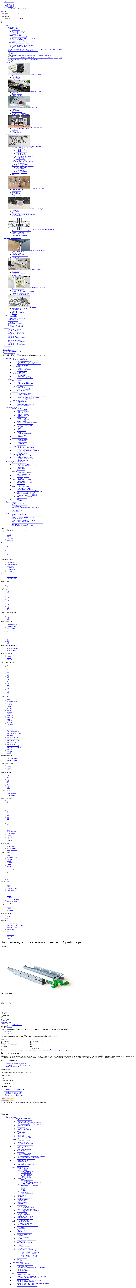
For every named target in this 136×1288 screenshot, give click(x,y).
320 (8, 683)
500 (8, 604)
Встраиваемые (17, 112)
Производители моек (11, 1066)
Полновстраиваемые (19, 113)
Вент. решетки (17, 216)
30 (7, 546)
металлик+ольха (12, 742)
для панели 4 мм (12, 927)
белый (9, 658)
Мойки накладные (18, 39)
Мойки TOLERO (17, 34)
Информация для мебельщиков (15, 1089)
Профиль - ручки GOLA (19, 173)
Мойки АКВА (16, 30)
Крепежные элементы (19, 308)
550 (8, 606)
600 (8, 608)
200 (8, 592)
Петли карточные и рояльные (27, 1226)
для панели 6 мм (12, 929)
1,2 (7, 879)
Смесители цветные (19, 46)
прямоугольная (12, 888)
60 (7, 553)
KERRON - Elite (20, 149)
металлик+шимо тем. (14, 747)
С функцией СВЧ (17, 79)
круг (8, 885)
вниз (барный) (11, 650)
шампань (10, 717)
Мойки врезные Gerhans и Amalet (23, 41)
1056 (8, 693)
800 (8, 784)
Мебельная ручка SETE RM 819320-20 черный (23, 51)
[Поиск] (25, 530)
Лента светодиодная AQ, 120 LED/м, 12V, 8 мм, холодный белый (30, 55)
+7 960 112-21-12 (9, 6)
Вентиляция (12, 322)
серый (9, 656)
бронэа (9, 862)
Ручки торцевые (21, 171)
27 (7, 803)
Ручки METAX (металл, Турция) (22, 161)
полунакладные (12, 564)
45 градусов (11, 567)
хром (8, 699)
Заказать (4, 1020)
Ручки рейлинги (21, 167)
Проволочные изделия (19, 235)
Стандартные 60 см (19, 76)
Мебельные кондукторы (16, 318)
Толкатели (15, 257)
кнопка (9, 665)
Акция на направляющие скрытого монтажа (16, 338)
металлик (10, 749)
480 (8, 686)
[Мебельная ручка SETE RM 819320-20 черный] (35, 49)
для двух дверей (12, 760)
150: (8, 817)
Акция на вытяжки (14, 340)
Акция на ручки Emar (15, 343)
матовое (10, 910)
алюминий (10, 935)
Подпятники (16, 195)
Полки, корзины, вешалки (20, 294)
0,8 (7, 875)
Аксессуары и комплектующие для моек (25, 507)
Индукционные (17, 95)
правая (9, 897)
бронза (9, 703)
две (8, 918)
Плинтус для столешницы (21, 213)
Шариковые (16, 271)
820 (8, 822)
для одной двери (12, 758)
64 (7, 669)
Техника (7, 62)
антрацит (10, 715)
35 (7, 584)
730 (8, 820)
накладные (10, 562)
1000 (8, 788)
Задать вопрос (6, 1027)
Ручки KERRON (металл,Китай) (22, 148)
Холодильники (17, 132)
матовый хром (12, 701)
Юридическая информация (13, 1095)
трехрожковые (12, 850)
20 (7, 801)
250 (8, 593)
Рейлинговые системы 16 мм (21, 231)
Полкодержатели (18, 309)
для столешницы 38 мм (15, 925)
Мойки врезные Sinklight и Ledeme (23, 38)
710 (8, 819)
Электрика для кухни (15, 325)
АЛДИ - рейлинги (21, 157)
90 (7, 556)
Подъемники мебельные (20, 256)
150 (8, 615)
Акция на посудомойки (16, 332)
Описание (7, 1032)
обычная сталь (12, 793)
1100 (8, 824)
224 (8, 678)
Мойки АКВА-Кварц (18, 31)
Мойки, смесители (10, 27)
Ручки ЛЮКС (20, 163)
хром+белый (11, 735)
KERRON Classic (21, 150)
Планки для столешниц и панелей (23, 214)
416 (8, 685)
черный (9, 659)
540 (8, 688)
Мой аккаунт (9, 2)
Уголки (14, 314)
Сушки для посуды (18, 289)
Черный (9, 536)
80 (7, 639)
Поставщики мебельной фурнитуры (17, 1065)
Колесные (15, 192)
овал (8, 886)
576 (8, 690)
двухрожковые (11, 848)
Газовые (15, 92)
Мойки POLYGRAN (18, 32)
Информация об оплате (12, 1093)
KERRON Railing (21, 155)
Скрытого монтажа (19, 274)
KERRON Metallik (21, 152)
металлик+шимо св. (13, 740)
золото (9, 705)
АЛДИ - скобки (20, 159)
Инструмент (12, 316)
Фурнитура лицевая (11, 134)
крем (8, 719)
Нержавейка (11, 538)
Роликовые (15, 272)
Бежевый (10, 540)
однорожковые (12, 846)
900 (8, 786)
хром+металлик (12, 730)
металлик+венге (12, 737)
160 (8, 674)
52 (7, 551)
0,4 (8, 872)
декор (9, 908)
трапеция (10, 890)
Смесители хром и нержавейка (22, 45)
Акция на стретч (14, 336)
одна (8, 916)
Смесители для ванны (19, 48)
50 (7, 549)
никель (9, 706)
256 (8, 679)
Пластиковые (16, 191)
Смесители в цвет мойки (20, 44)
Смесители (12, 42)
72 (7, 555)
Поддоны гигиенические (20, 293)
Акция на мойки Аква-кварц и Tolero (15, 330)
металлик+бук (11, 744)
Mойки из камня (13, 28)
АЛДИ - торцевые (22, 160)
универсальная (12, 901)
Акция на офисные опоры (17, 344)
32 (7, 667)
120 (8, 643)
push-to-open (11, 628)
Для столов (16, 193)
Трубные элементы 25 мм (20, 232)
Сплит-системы (17, 131)
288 (8, 681)
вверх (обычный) (12, 648)
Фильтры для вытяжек (16, 326)
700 (8, 609)
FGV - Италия (17, 1025)
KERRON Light (20, 153)
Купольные (15, 110)
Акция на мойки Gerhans (16, 342)
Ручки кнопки (20, 170)
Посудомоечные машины (20, 128)
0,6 (8, 874)
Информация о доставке (13, 1092)
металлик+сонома (13, 739)
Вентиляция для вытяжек (20, 114)
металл (9, 770)
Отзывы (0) (8, 1033)
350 (8, 599)
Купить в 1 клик (6, 1022)
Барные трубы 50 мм (19, 233)
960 (8, 692)
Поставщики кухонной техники (15, 1063)
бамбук (9, 720)
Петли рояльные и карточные (22, 253)
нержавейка (11, 795)
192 (8, 676)
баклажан (10, 724)
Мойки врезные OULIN (19, 37)
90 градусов (11, 569)
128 (8, 672)
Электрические (17, 94)
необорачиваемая (13, 899)
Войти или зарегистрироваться (61, 1050)
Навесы (14, 311)
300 (8, 597)
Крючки (14, 174)
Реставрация (13, 321)
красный (9, 722)
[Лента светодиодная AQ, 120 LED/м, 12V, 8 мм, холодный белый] (10, 53)
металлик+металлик (14, 733)
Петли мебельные (18, 251)
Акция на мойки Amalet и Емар (22, 525)
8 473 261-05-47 (9, 4)
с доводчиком (11, 578)
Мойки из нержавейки (15, 35)
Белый (9, 535)
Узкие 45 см (16, 77)
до (12, 530)
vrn (3, 11)
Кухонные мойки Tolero (25, 378)
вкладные (10, 566)
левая (9, 896)
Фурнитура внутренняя (12, 238)
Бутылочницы (17, 290)
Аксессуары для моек (15, 323)
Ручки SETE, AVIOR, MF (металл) (22, 166)
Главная (7, 25)
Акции (6, 328)
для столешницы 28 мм (14, 924)
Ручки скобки (20, 168)
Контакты (8, 346)
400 (8, 601)
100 (8, 641)
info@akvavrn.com (10, 7)
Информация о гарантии (13, 1091)
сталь (9, 710)
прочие (9, 571)
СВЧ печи (15, 130)
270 (8, 595)
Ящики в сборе (17, 275)
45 (7, 547)
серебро (9, 708)
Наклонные (16, 109)
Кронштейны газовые (19, 254)
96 (7, 670)
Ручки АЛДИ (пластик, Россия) (22, 156)
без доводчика (12, 577)
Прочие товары (10, 315)
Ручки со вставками (22, 164)
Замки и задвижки (18, 312)
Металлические (17, 189)
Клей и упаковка (13, 319)
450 (8, 602)
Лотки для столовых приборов (23, 291)
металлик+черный (13, 746)
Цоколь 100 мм (16, 210)
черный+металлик (13, 731)
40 (7, 634)
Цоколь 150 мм (16, 211)
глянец (9, 907)
